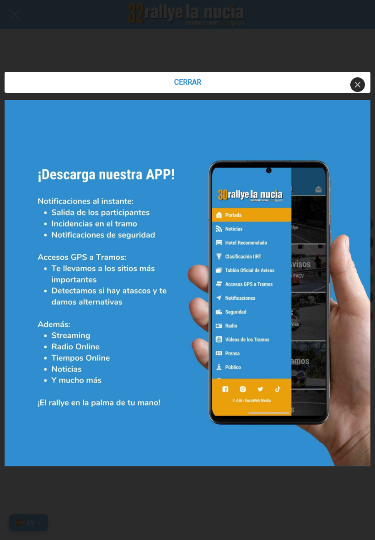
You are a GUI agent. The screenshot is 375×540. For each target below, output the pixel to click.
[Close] (357, 84)
